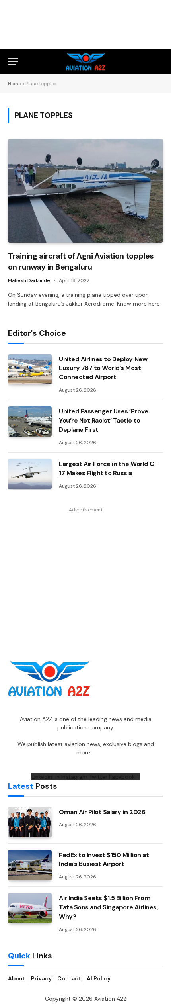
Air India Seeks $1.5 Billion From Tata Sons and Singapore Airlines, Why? (108, 907)
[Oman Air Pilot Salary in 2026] (30, 822)
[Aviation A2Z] (86, 61)
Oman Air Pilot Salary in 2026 (102, 812)
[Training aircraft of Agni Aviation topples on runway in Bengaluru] (85, 191)
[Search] (159, 62)
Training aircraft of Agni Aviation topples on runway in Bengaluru (81, 261)
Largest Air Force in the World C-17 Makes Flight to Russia (108, 468)
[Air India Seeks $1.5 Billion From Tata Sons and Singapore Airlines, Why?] (30, 908)
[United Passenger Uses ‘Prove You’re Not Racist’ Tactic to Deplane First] (30, 421)
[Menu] (13, 62)
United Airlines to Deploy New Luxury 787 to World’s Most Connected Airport (103, 368)
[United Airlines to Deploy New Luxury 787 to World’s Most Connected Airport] (30, 369)
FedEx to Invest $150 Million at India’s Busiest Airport (104, 859)
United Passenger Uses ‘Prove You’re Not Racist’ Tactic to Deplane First (103, 420)
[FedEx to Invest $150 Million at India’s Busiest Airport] (30, 865)
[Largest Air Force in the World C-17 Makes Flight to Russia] (30, 474)
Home (14, 83)
